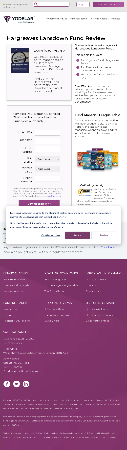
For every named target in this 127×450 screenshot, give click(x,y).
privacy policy (55, 196)
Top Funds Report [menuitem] (54, 291)
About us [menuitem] (91, 285)
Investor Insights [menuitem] (12, 291)
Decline (104, 235)
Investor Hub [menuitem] (11, 309)
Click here (108, 247)
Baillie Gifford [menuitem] (51, 321)
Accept (77, 235)
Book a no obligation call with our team (16, 5)
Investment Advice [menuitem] (56, 18)
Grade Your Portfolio (108, 4)
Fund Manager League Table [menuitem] (61, 285)
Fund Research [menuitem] (78, 18)
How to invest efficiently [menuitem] (99, 315)
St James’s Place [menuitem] (54, 309)
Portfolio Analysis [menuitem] (99, 18)
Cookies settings (50, 235)
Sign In (83, 4)
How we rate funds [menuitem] (96, 309)
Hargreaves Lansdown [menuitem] (57, 315)
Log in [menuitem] (7, 315)
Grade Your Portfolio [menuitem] (97, 321)
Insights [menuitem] (115, 18)
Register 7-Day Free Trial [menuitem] (17, 321)
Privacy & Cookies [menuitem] (96, 279)
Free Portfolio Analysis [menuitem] (16, 285)
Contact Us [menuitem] (92, 291)
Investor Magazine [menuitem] (55, 279)
